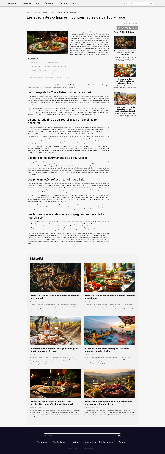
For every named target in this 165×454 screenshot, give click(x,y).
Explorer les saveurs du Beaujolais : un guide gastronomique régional (125, 109)
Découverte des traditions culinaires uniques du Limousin (125, 53)
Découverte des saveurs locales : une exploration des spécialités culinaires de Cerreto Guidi (52, 404)
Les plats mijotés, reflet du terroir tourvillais (42, 74)
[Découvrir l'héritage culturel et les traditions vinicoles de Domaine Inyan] (109, 383)
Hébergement (49, 3)
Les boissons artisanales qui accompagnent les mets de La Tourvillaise (49, 78)
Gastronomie (12, 3)
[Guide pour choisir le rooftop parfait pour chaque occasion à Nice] (109, 330)
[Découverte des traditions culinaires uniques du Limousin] (125, 42)
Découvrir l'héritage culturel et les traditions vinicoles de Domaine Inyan (109, 402)
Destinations (26, 3)
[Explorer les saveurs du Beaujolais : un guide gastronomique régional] (125, 98)
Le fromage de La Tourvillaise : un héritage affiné (43, 63)
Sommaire (34, 58)
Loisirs (37, 3)
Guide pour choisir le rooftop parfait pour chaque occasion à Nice (107, 350)
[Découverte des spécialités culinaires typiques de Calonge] (125, 70)
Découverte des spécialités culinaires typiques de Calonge (125, 81)
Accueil (29, 12)
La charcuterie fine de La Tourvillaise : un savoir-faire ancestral (47, 66)
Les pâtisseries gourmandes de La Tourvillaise (42, 70)
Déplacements (63, 3)
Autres (75, 3)
